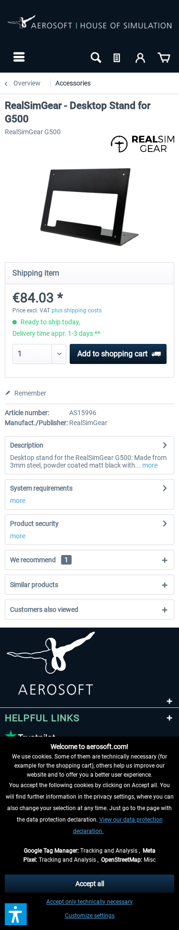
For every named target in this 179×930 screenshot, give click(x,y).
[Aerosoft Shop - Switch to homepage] (89, 27)
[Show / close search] (95, 56)
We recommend (39, 560)
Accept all (89, 883)
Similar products (34, 584)
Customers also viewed (44, 609)
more (149, 465)
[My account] (140, 56)
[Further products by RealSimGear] (142, 144)
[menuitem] (18, 56)
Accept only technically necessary (89, 901)
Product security (34, 523)
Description (26, 445)
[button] (16, 914)
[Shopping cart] (163, 56)
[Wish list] (117, 56)
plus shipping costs (77, 310)
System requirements (41, 488)
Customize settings (90, 915)
